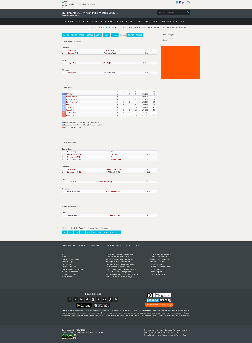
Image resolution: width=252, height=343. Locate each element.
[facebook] (69, 299)
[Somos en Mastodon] (183, 2)
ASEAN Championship (70, 272)
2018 (112, 232)
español (71, 4)
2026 (65, 232)
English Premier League (70, 259)
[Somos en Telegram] (177, 2)
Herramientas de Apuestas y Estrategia (158, 330)
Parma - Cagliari (156, 272)
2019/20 (115, 35)
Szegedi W (70, 110)
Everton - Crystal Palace (158, 257)
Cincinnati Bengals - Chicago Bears (118, 272)
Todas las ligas (168, 35)
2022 (88, 232)
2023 (82, 232)
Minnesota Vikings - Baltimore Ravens (119, 259)
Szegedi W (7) (109, 50)
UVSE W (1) (71, 152)
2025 (70, 232)
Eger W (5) (72, 50)
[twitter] (75, 299)
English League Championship (73, 269)
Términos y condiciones (181, 330)
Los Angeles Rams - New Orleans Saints (120, 264)
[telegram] (104, 299)
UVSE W (69, 94)
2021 (94, 232)
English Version (155, 335)
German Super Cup (69, 267)
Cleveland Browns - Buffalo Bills (117, 257)
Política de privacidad (152, 332)
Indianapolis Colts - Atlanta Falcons (118, 262)
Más (182, 22)
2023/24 (82, 35)
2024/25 (74, 35)
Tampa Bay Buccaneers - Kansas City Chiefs (122, 274)
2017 (118, 232)
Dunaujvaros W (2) (74, 157)
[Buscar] (188, 12)
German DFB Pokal (69, 274)
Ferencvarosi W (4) (74, 154)
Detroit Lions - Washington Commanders (120, 254)
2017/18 (131, 35)
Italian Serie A (67, 257)
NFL (63, 254)
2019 (106, 232)
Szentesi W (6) (73, 53)
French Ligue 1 (67, 264)
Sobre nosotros (166, 332)
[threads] (110, 299)
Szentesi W (70, 107)
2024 (76, 232)
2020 (100, 232)
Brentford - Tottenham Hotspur (160, 267)
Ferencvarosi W (71, 102)
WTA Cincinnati (67, 277)
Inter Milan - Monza (157, 262)
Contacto (176, 332)
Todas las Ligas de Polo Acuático (174, 335)
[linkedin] (81, 299)
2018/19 (123, 35)
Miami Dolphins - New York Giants (118, 267)
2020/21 (106, 35)
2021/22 (98, 35)
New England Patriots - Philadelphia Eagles (121, 269)
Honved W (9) (115, 215)
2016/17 (139, 35)
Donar (146, 335)
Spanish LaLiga (67, 262)
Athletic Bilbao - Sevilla (158, 274)
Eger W (69, 105)
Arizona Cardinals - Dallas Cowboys (119, 277)
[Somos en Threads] (180, 2)
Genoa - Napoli (155, 269)
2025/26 (66, 35)
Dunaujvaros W (71, 97)
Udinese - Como (156, 264)
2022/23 (90, 35)
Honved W (70, 115)
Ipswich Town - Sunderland (159, 259)
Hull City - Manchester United (160, 254)
